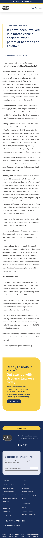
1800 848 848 (24, 2)
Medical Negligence (8, 491)
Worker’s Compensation (10, 495)
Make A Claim (21, 428)
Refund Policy (17, 535)
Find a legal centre (11, 525)
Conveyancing (7, 515)
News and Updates (27, 511)
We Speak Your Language (29, 495)
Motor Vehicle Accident (9, 485)
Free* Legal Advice (27, 491)
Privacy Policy (4, 535)
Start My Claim (13, 401)
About (24, 480)
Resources (26, 503)
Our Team (24, 485)
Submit (34, 468)
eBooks (24, 508)
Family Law (6, 501)
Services (6, 480)
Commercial (6, 512)
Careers (24, 498)
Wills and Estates (8, 505)
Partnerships (26, 488)
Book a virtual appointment (15, 521)
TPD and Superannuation (10, 498)
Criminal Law (6, 508)
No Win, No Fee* (23, 535)
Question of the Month (28, 514)
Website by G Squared (36, 535)
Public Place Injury (8, 488)
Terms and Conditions (10, 535)
